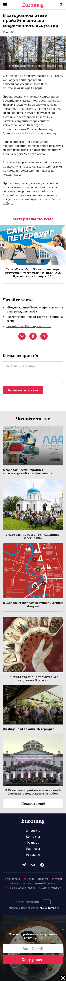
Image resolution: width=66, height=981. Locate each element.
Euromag (33, 4)
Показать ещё (33, 803)
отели (57, 879)
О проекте (33, 830)
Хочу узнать (33, 959)
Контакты (33, 836)
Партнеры (33, 848)
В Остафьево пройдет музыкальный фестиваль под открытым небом (33, 791)
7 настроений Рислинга (39, 883)
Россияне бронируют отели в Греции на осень (34, 319)
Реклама (33, 842)
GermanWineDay (49, 887)
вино (15, 883)
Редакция (33, 854)
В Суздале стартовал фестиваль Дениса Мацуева (33, 604)
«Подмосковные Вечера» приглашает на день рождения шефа (34, 309)
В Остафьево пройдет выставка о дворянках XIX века (33, 678)
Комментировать (23, 390)
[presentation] (4, 245)
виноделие (12, 879)
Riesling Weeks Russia (20, 887)
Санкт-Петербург (36, 879)
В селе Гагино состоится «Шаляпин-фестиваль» (33, 536)
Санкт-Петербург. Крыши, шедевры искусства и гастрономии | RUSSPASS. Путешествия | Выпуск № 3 (33, 272)
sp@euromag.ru (49, 908)
